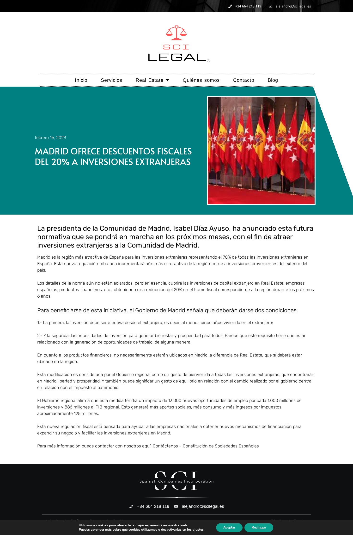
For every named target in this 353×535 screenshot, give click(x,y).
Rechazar (259, 527)
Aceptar (229, 527)
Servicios (111, 80)
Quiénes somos (201, 80)
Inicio (81, 80)
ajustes (198, 530)
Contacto (243, 80)
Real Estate (150, 80)
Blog (273, 80)
